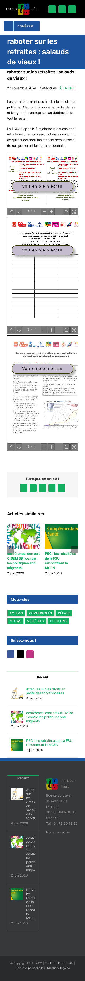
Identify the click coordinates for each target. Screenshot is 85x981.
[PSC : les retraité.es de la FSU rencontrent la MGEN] (17, 741)
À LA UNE (67, 88)
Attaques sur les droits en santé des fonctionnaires (45, 691)
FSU (53, 963)
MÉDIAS (15, 621)
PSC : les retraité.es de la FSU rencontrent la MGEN (49, 743)
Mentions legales (58, 968)
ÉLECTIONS (58, 621)
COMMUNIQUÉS (40, 613)
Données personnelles (30, 968)
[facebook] (52, 9)
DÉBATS (64, 613)
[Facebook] (10, 654)
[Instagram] (30, 654)
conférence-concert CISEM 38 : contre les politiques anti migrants (49, 717)
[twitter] (62, 9)
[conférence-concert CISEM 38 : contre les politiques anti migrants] (17, 714)
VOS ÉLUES (35, 621)
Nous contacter (58, 832)
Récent (42, 677)
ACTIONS (16, 613)
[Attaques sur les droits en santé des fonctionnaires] (17, 690)
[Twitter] (20, 654)
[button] (10, 549)
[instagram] (72, 9)
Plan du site (65, 963)
